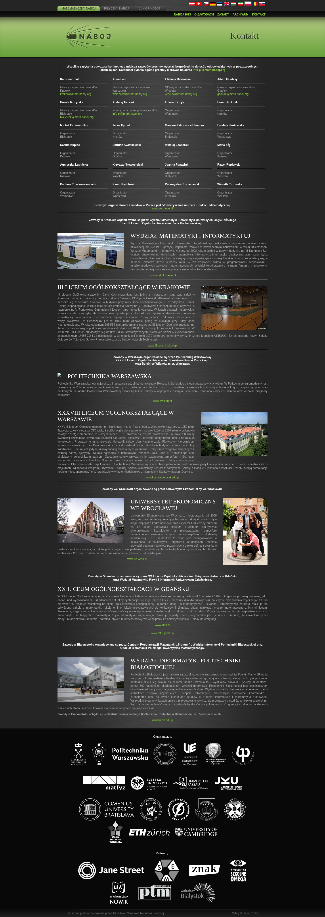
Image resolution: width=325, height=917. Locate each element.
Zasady (223, 14)
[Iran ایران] (240, 4)
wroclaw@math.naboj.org (181, 94)
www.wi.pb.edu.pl (163, 720)
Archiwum (241, 14)
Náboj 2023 (182, 14)
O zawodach (204, 14)
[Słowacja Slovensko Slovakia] (262, 4)
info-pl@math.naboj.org (209, 70)
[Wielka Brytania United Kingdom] (226, 4)
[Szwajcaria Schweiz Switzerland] (198, 4)
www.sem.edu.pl (162, 208)
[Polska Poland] (247, 4)
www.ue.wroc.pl (137, 559)
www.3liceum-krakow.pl (162, 345)
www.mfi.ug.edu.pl (162, 633)
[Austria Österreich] (191, 4)
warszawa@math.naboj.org (130, 94)
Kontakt (259, 14)
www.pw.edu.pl (162, 400)
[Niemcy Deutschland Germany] (212, 4)
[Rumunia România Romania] (254, 4)
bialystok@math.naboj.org (77, 117)
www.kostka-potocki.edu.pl (162, 477)
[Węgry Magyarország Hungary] (233, 4)
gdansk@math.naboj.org (233, 94)
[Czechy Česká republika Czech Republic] (205, 4)
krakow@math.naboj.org (75, 94)
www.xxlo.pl (162, 625)
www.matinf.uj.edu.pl (162, 275)
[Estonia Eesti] (219, 4)
